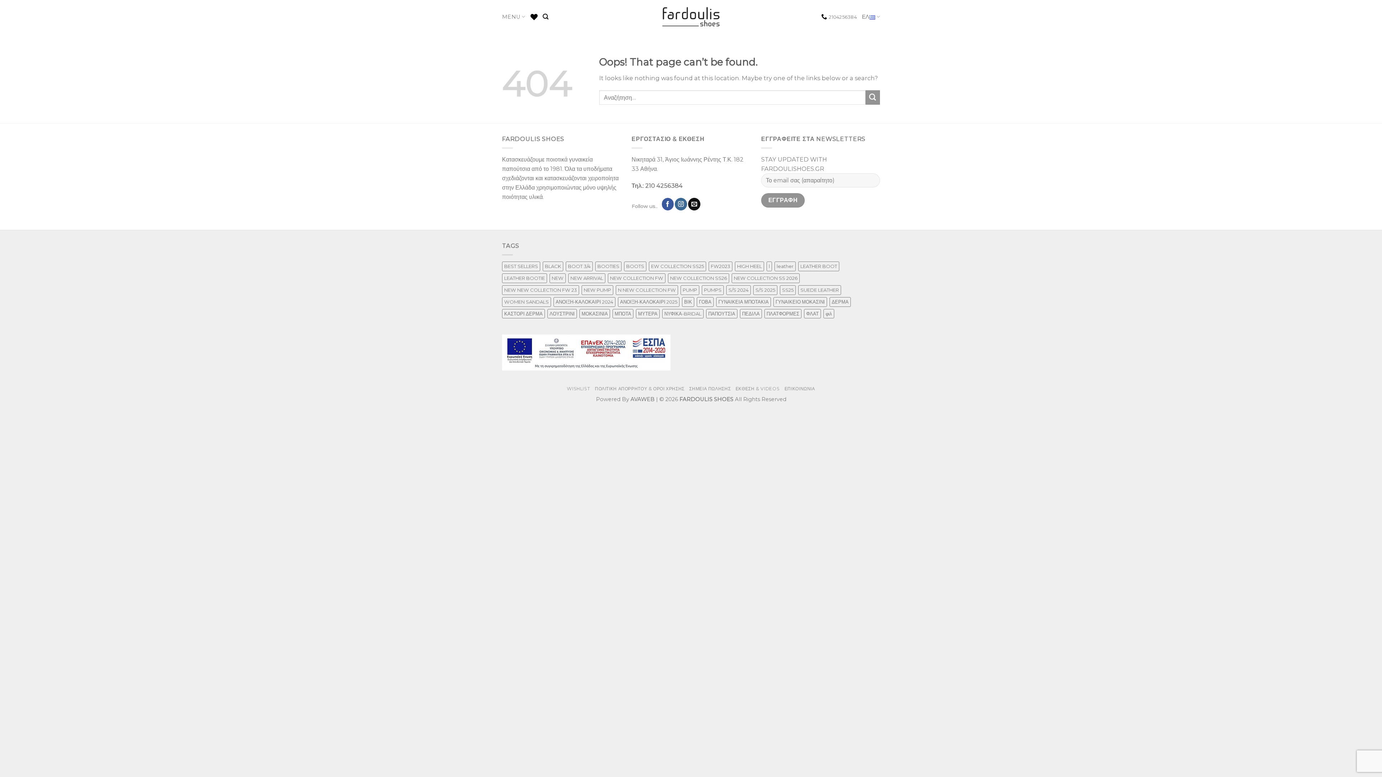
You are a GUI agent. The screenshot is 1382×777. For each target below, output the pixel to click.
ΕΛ (866, 17)
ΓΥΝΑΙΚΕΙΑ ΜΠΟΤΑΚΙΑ (743, 302)
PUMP (690, 290)
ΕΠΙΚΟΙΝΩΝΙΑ (800, 388)
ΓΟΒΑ (705, 302)
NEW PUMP (597, 290)
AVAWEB (643, 399)
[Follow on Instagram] (681, 204)
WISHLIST (578, 388)
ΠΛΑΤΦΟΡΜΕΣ (783, 314)
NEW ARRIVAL (586, 278)
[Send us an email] (694, 204)
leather (785, 266)
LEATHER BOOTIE (524, 278)
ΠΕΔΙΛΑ (751, 314)
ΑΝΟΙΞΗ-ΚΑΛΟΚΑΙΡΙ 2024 (584, 302)
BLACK (553, 266)
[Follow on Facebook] (668, 204)
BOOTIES (608, 266)
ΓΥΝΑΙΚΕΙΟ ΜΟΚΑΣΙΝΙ (800, 302)
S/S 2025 (765, 290)
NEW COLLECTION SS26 (698, 278)
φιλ (829, 314)
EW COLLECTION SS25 (677, 266)
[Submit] (873, 97)
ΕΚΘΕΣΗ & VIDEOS (758, 388)
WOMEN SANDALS (526, 302)
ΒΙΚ (688, 302)
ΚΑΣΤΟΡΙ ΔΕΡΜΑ (523, 314)
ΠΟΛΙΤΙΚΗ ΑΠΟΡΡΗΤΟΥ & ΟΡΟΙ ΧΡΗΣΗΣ (640, 388)
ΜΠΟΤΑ (623, 314)
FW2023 (720, 266)
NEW (558, 278)
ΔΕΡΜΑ (840, 302)
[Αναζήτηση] (545, 17)
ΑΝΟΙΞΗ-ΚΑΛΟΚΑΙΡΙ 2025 (648, 302)
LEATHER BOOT (818, 266)
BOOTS (635, 266)
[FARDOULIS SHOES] (691, 17)
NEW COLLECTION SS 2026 (766, 278)
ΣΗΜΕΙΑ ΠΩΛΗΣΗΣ (710, 388)
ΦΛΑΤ (812, 314)
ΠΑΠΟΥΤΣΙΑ (721, 314)
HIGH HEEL (749, 266)
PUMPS (713, 290)
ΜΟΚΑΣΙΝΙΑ (595, 314)
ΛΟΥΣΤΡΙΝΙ (562, 314)
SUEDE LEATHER (819, 290)
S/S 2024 (738, 290)
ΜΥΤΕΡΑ (648, 314)
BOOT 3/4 (579, 266)
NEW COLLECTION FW (636, 278)
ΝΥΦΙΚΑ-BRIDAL (682, 314)
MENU (511, 17)
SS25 (788, 290)
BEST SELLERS (521, 266)
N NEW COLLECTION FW (647, 290)
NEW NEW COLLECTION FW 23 (540, 290)
